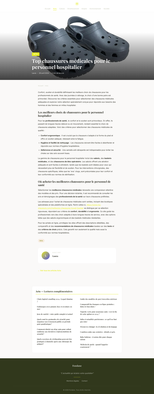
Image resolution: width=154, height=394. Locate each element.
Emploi (84, 9)
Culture (62, 9)
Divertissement (73, 9)
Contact (84, 381)
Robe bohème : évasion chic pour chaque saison (96, 338)
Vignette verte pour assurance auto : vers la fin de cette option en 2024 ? (98, 313)
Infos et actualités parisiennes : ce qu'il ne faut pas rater (98, 320)
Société (106, 9)
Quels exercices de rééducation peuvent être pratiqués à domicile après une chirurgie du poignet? (54, 341)
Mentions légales (73, 381)
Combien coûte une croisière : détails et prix (97, 332)
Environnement (95, 9)
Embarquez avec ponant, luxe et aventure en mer (54, 308)
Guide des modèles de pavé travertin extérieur (98, 299)
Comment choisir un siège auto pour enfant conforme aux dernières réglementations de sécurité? (54, 331)
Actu (55, 9)
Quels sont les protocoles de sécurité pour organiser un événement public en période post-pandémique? (53, 321)
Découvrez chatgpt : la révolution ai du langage (98, 327)
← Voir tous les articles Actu (49, 270)
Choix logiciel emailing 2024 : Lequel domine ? (55, 300)
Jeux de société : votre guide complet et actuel (55, 314)
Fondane (77, 365)
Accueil (47, 9)
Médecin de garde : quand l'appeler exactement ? (94, 345)
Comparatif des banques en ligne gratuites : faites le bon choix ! (97, 305)
